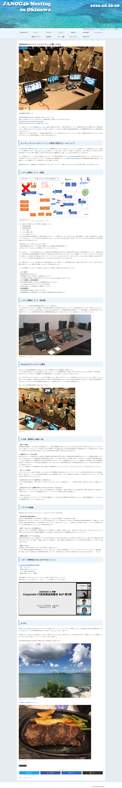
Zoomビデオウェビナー (41, 150)
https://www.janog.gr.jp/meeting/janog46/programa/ (31, 121)
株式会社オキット (93, 29)
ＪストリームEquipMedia (70, 156)
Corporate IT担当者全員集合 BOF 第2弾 (29, 565)
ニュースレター (23, 765)
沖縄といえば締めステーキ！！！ (29, 702)
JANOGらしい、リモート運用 (41, 127)
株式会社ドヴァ (103, 29)
